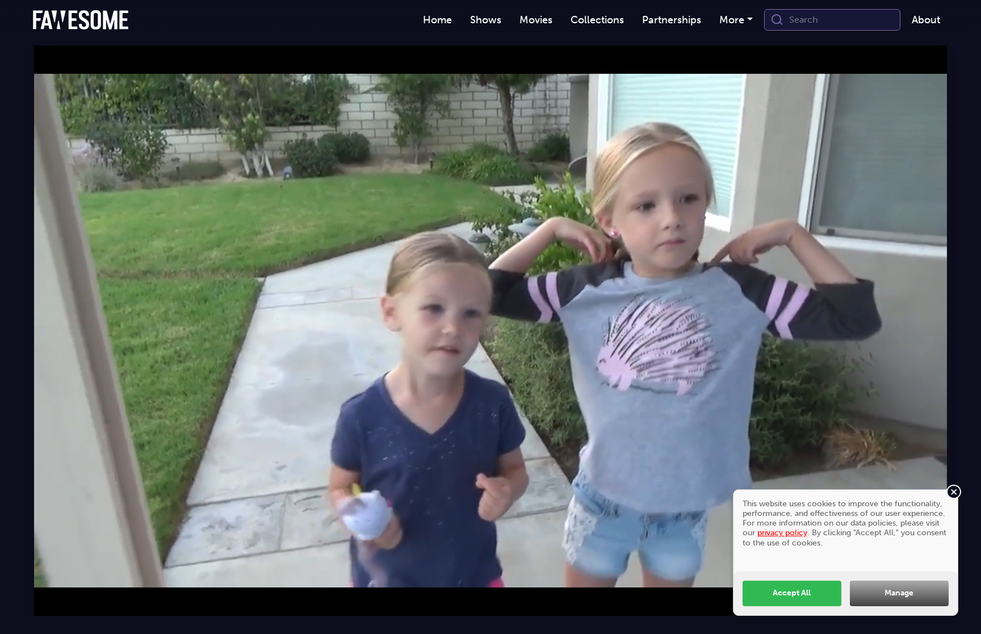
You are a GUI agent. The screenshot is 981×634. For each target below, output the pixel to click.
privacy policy (782, 532)
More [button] (731, 20)
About (926, 20)
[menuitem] (437, 20)
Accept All (792, 592)
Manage (898, 592)
